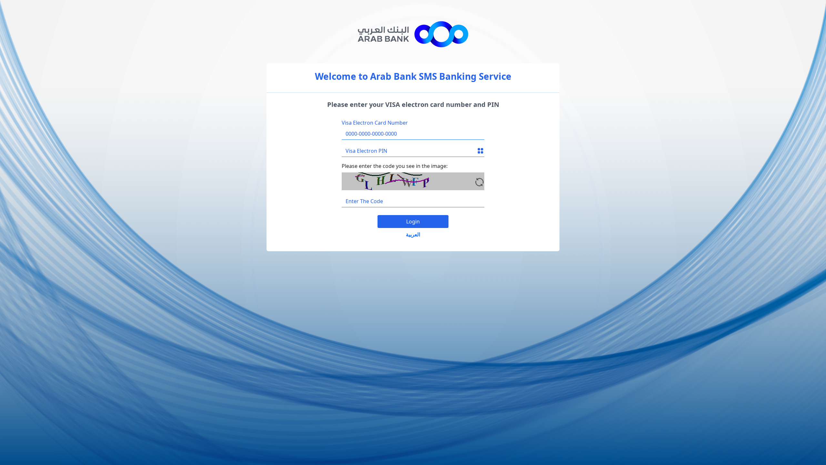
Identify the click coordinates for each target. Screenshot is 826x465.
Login (413, 221)
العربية (413, 234)
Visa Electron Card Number (375, 122)
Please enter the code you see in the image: (395, 166)
